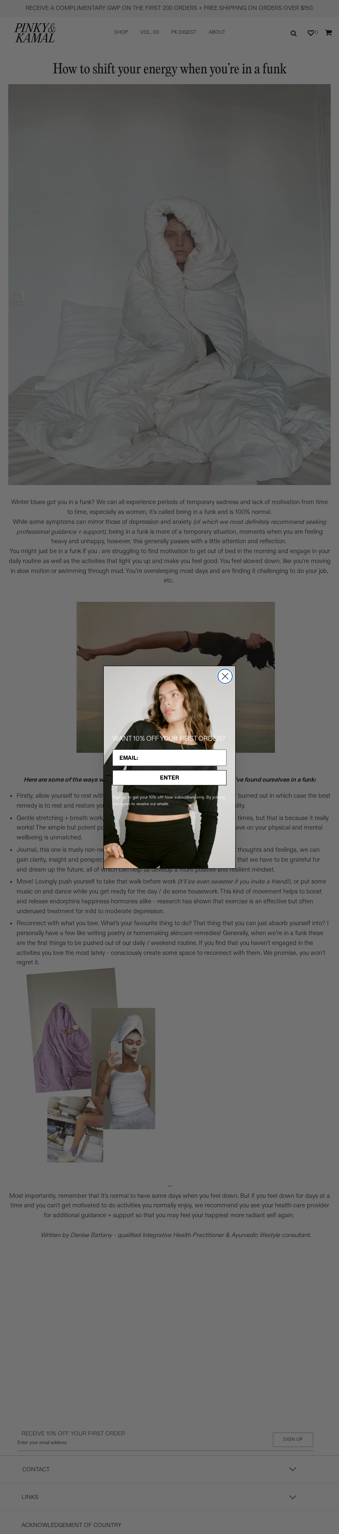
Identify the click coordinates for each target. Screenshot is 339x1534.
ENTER (169, 777)
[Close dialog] (225, 676)
